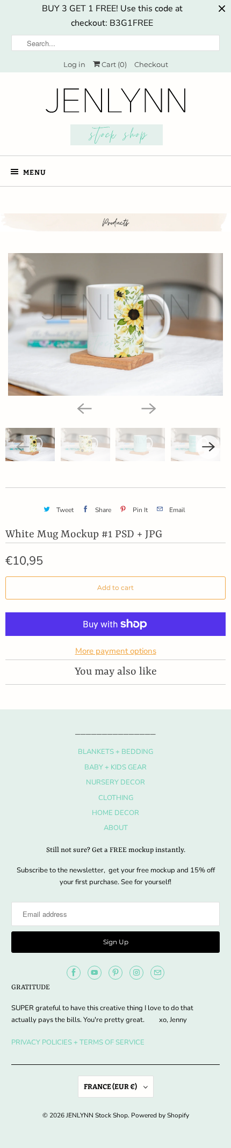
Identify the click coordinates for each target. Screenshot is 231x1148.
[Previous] (83, 407)
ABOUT (116, 828)
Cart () (113, 64)
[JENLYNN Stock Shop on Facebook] (74, 973)
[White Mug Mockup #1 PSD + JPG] (115, 324)
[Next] (148, 407)
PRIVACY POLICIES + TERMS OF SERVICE (78, 1042)
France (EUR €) (111, 1087)
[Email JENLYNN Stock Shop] (157, 973)
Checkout (151, 64)
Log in (74, 64)
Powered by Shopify (160, 1115)
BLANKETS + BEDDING (115, 752)
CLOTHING (115, 798)
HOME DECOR (115, 813)
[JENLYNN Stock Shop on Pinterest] (115, 973)
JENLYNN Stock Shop (97, 1115)
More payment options (115, 651)
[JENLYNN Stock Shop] (115, 117)
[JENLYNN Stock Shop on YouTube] (95, 973)
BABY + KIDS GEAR (115, 767)
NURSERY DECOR (115, 782)
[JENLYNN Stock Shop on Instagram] (136, 973)
